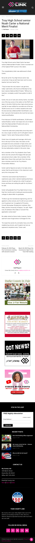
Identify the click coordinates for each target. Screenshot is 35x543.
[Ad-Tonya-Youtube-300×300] (17, 394)
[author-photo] (17, 265)
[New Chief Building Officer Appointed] (6, 438)
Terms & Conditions (6, 541)
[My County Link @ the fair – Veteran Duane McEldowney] (6, 447)
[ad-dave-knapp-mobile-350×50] (17, 14)
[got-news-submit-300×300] (17, 365)
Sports (8, 482)
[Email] (15, 35)
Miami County (9, 16)
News (3, 482)
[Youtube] (27, 530)
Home (3, 16)
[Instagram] (13, 530)
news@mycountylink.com (24, 270)
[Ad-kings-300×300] (17, 336)
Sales (13, 482)
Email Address (7, 419)
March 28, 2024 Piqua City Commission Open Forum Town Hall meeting (26, 249)
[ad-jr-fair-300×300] (17, 304)
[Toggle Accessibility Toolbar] (31, 539)
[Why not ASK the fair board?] (6, 455)
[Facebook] (3, 35)
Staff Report (6, 29)
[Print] (19, 35)
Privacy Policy (27, 539)
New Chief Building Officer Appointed (23, 435)
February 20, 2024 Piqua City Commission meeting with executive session (9, 249)
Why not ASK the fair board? (20, 453)
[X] (7, 35)
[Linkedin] (11, 35)
